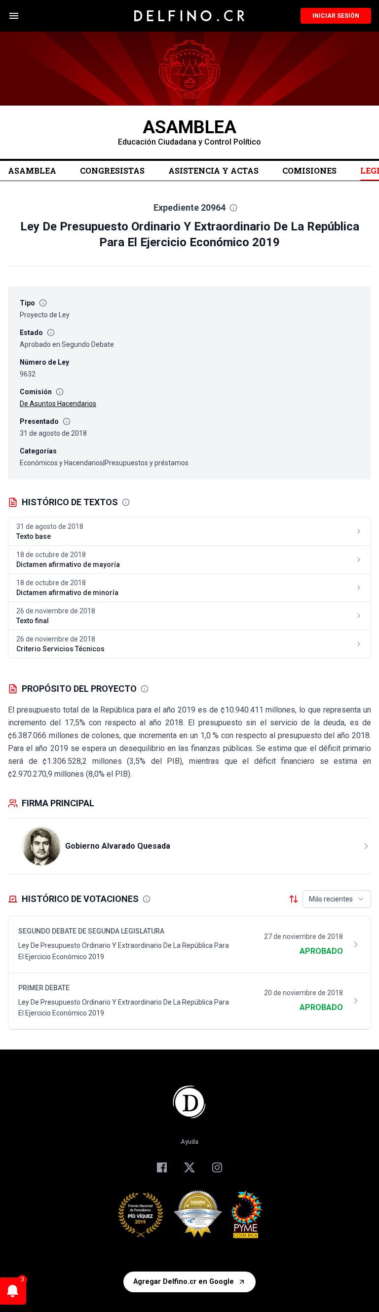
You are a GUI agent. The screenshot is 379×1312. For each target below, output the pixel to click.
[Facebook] (162, 1167)
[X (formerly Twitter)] (189, 1167)
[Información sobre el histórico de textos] (126, 502)
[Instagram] (217, 1167)
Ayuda (189, 1141)
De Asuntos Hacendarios (58, 404)
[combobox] (337, 899)
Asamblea (32, 170)
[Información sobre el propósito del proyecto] (145, 689)
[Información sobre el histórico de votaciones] (146, 899)
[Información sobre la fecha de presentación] (67, 421)
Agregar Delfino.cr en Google (183, 1281)
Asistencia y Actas (213, 170)
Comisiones (309, 170)
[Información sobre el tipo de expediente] (43, 303)
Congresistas (112, 170)
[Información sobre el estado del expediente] (51, 332)
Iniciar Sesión (335, 15)
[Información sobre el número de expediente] (233, 208)
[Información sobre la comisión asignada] (60, 392)
